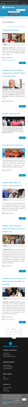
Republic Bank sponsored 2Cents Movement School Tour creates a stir (13, 228)
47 (6, 334)
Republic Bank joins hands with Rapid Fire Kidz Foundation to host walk (14, 281)
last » (14, 337)
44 (14, 332)
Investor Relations (7, 355)
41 (21, 329)
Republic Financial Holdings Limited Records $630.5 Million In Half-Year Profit (13, 73)
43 (10, 332)
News (18, 26)
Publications (6, 379)
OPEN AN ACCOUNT (14, 11)
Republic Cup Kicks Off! (11, 113)
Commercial (9, 3)
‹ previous (13, 329)
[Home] (8, 7)
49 (14, 334)
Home (15, 26)
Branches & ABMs (10, 1)
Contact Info (5, 389)
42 (6, 332)
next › (21, 334)
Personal (3, 3)
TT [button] (25, 3)
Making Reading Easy (10, 30)
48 (10, 334)
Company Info (3, 1)
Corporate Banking (7, 368)
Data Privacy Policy (7, 400)
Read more (22, 62)
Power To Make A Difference (9, 60)
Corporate (15, 3)
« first (7, 329)
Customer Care (6, 390)
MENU (2, 17)
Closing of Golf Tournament (12, 145)
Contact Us (16, 1)
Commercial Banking (7, 366)
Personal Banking (7, 365)
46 (21, 332)
